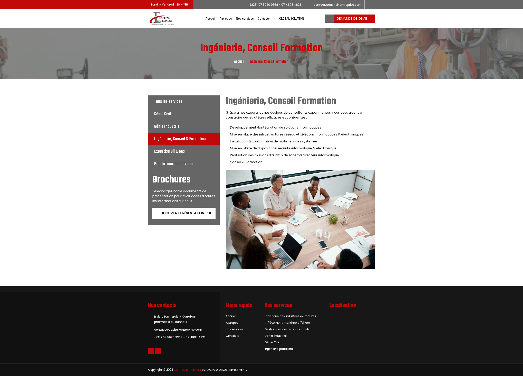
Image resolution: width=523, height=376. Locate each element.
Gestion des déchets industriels (287, 329)
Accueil (211, 18)
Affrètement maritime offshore (287, 323)
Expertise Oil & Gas (169, 151)
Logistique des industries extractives (290, 316)
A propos (226, 18)
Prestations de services (174, 163)
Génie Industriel (167, 126)
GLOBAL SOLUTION (291, 18)
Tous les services (168, 101)
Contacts (264, 18)
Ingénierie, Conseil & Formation (180, 138)
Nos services (245, 18)
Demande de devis (352, 18)
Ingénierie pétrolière (279, 349)
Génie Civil (162, 114)
